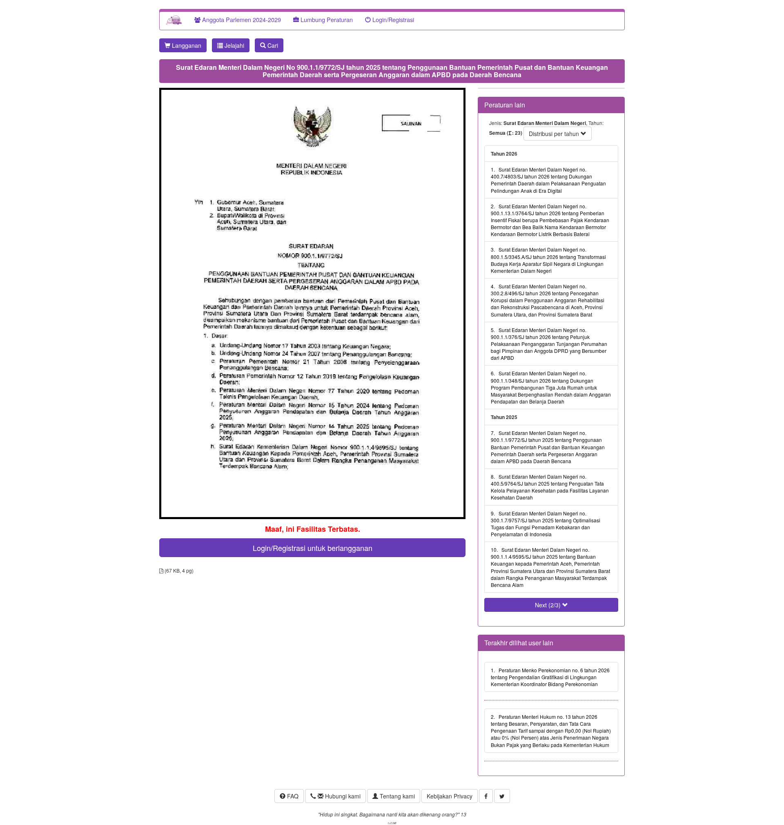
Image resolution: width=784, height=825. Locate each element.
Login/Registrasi (392, 19)
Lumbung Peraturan (326, 19)
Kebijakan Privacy (449, 796)
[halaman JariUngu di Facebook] (486, 796)
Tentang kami (396, 796)
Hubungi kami (342, 796)
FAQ (291, 796)
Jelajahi (233, 45)
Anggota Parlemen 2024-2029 (240, 19)
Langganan (185, 45)
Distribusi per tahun (555, 133)
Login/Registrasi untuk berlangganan (312, 547)
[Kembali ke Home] (174, 19)
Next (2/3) (548, 605)
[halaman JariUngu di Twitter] (502, 796)
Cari (272, 45)
